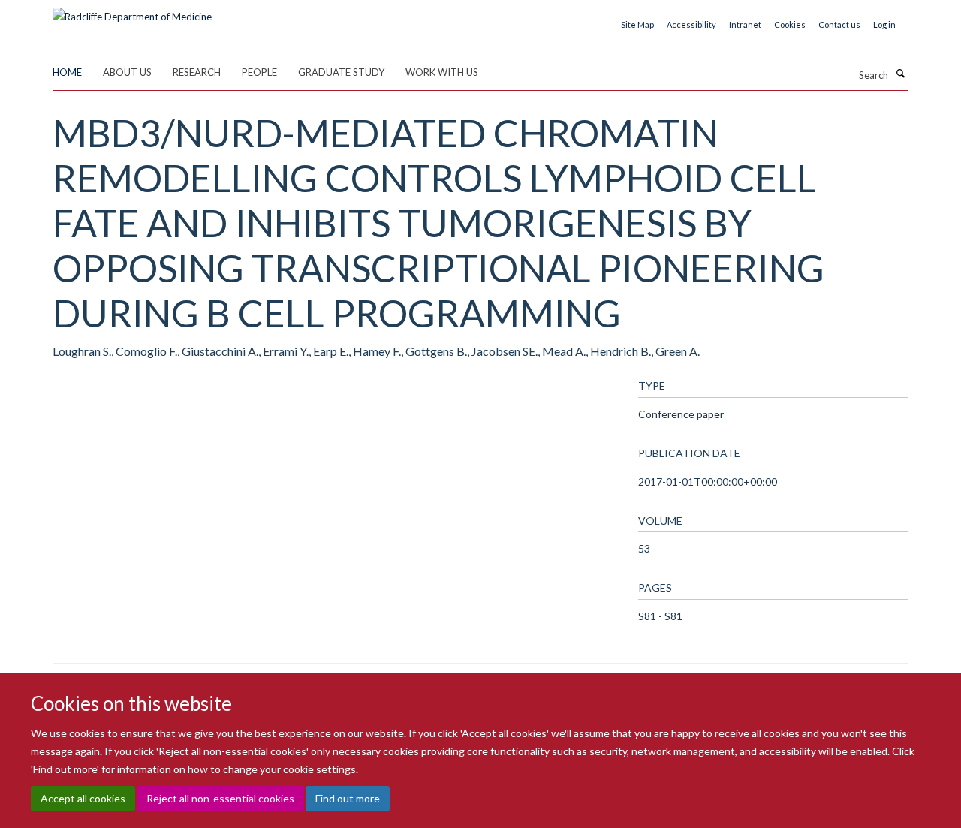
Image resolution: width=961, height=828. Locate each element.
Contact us (839, 24)
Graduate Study (341, 72)
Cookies (790, 24)
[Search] (900, 73)
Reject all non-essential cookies (220, 798)
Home (67, 72)
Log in (884, 24)
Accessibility (691, 24)
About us (127, 72)
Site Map (637, 24)
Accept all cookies (83, 798)
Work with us (441, 72)
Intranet (745, 24)
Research (197, 72)
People (259, 72)
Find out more (347, 798)
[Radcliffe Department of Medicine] (132, 11)
